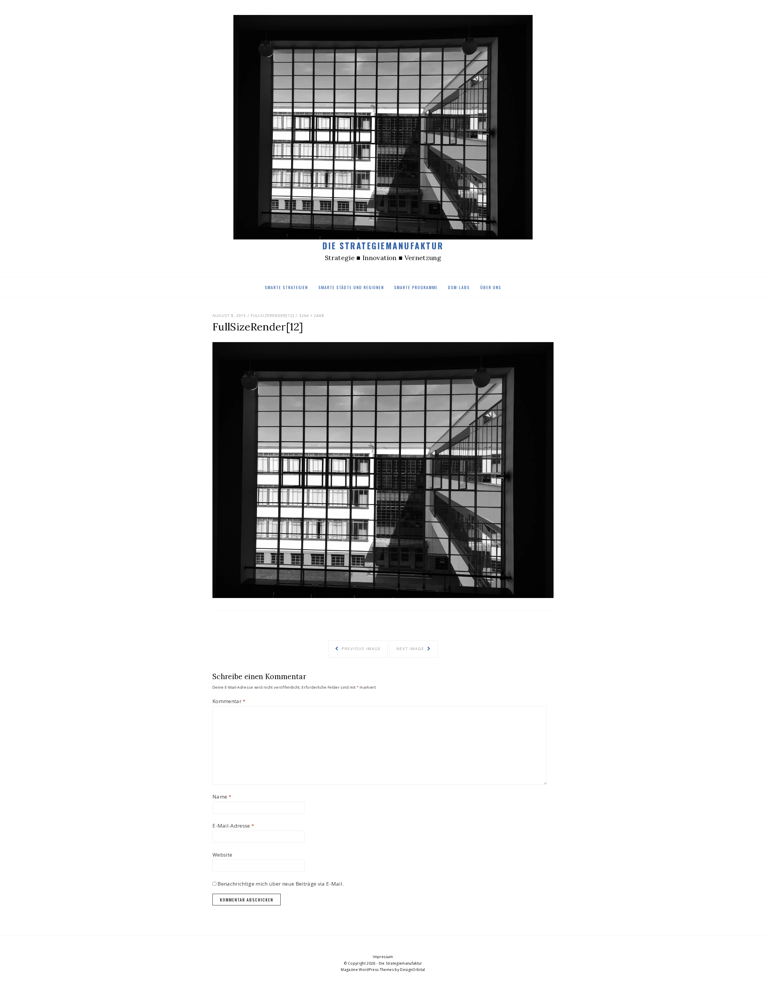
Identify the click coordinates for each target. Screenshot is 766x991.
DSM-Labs (459, 287)
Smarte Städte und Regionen (351, 287)
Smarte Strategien (286, 287)
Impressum (383, 956)
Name (221, 796)
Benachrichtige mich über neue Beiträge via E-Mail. (281, 883)
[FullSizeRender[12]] (383, 469)
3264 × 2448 (311, 315)
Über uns (490, 287)
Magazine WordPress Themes (367, 969)
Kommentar (229, 701)
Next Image (411, 648)
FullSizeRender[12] (272, 315)
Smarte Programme (416, 287)
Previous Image (360, 648)
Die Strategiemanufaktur (383, 245)
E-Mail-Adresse (233, 825)
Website (222, 854)
